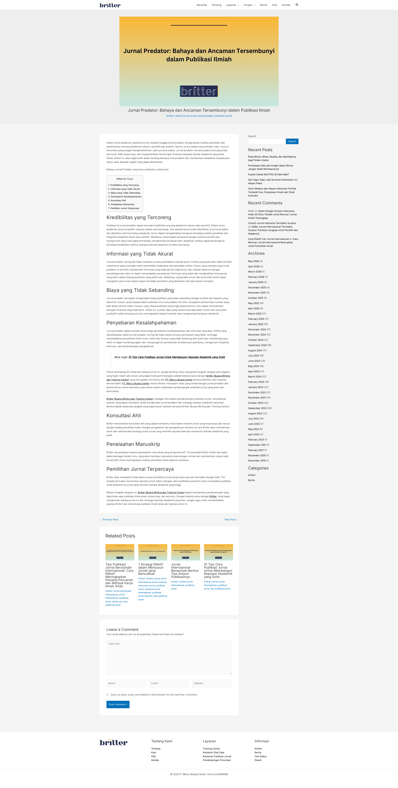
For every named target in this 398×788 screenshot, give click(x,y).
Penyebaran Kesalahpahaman (124, 196)
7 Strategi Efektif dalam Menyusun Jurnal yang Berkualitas (151, 569)
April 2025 (253, 308)
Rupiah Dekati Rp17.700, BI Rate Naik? (268, 174)
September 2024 (257, 345)
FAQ (274, 4)
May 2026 (253, 261)
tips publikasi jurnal (220, 588)
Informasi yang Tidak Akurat (124, 189)
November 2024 (257, 334)
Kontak (286, 4)
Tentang (216, 4)
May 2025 (253, 303)
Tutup (129, 179)
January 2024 (255, 387)
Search (252, 136)
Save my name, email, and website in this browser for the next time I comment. (154, 694)
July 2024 (253, 355)
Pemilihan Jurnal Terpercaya (123, 208)
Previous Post (109, 519)
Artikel (169, 115)
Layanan (231, 4)
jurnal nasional (159, 582)
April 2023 (253, 434)
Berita (251, 480)
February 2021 (256, 450)
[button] (237, 4)
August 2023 (255, 413)
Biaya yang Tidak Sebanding (124, 192)
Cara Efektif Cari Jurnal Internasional (268, 238)
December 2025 (257, 287)
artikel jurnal (182, 115)
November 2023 (257, 397)
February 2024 (256, 381)
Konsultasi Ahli (117, 200)
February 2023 (256, 439)
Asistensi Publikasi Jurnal (217, 756)
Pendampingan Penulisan (217, 760)
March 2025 (254, 313)
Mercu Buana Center (194, 774)
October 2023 (255, 402)
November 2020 (257, 455)
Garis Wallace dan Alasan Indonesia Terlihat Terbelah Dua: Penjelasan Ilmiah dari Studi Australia (272, 192)
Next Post (231, 519)
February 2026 (256, 276)
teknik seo (117, 601)
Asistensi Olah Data (213, 752)
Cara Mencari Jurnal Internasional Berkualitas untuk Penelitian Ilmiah (273, 242)
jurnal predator (206, 115)
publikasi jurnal (223, 115)
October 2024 (256, 339)
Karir (154, 752)
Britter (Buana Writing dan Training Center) (161, 492)
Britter (213, 496)
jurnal (193, 115)
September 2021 (257, 444)
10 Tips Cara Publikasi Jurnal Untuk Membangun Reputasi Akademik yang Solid (176, 357)
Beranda (202, 4)
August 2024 (255, 350)
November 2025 (257, 292)
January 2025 (255, 324)
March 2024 (255, 376)
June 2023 (254, 423)
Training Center (211, 748)
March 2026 (254, 271)
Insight (248, 4)
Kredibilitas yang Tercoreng (123, 185)
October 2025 (255, 297)
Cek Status (261, 756)
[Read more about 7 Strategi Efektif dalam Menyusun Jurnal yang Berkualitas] (152, 552)
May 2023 (253, 429)
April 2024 (254, 371)
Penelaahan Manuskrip (121, 204)
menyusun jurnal (146, 585)
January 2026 (255, 282)
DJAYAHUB (221, 774)
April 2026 (253, 266)
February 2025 (256, 318)
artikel (150, 578)
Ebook (263, 4)
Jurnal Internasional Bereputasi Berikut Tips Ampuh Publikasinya (185, 571)
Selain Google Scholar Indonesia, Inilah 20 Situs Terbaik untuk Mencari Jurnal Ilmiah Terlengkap (272, 214)
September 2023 (257, 408)
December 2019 (257, 460)
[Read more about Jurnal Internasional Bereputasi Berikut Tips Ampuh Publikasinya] (185, 552)
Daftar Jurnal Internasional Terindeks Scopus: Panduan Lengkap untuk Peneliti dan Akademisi (273, 230)
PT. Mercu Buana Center (179, 379)
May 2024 (253, 366)
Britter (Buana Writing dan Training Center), (130, 398)
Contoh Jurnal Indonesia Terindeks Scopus (272, 223)
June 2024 (254, 360)
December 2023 (257, 392)
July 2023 (253, 418)
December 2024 (257, 329)
